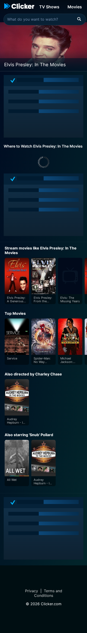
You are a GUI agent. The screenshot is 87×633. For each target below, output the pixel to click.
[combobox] (44, 19)
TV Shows (49, 6)
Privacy (31, 591)
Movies (75, 6)
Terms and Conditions (48, 593)
